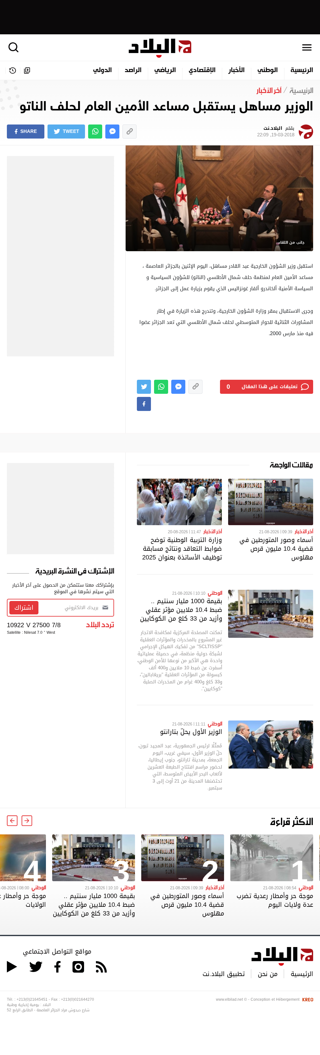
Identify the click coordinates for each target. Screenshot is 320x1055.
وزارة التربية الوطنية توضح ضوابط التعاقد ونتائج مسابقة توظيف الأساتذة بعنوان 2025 (182, 548)
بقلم (275, 131)
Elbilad (160, 48)
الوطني (268, 70)
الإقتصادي (202, 70)
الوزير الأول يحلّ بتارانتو (191, 731)
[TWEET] (144, 387)
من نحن (268, 973)
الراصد (133, 70)
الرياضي (165, 70)
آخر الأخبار (304, 531)
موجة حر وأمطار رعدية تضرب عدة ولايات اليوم (275, 900)
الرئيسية (302, 70)
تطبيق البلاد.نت (223, 973)
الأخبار (236, 70)
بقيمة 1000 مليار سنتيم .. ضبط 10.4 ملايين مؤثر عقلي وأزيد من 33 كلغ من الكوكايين (181, 609)
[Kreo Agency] (307, 999)
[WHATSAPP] (95, 132)
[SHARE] (144, 404)
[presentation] (27, 820)
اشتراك (23, 607)
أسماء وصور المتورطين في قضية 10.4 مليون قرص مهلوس (276, 548)
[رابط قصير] (129, 132)
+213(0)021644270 (77, 999)
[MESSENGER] (112, 132)
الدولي (102, 70)
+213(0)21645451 (32, 999)
